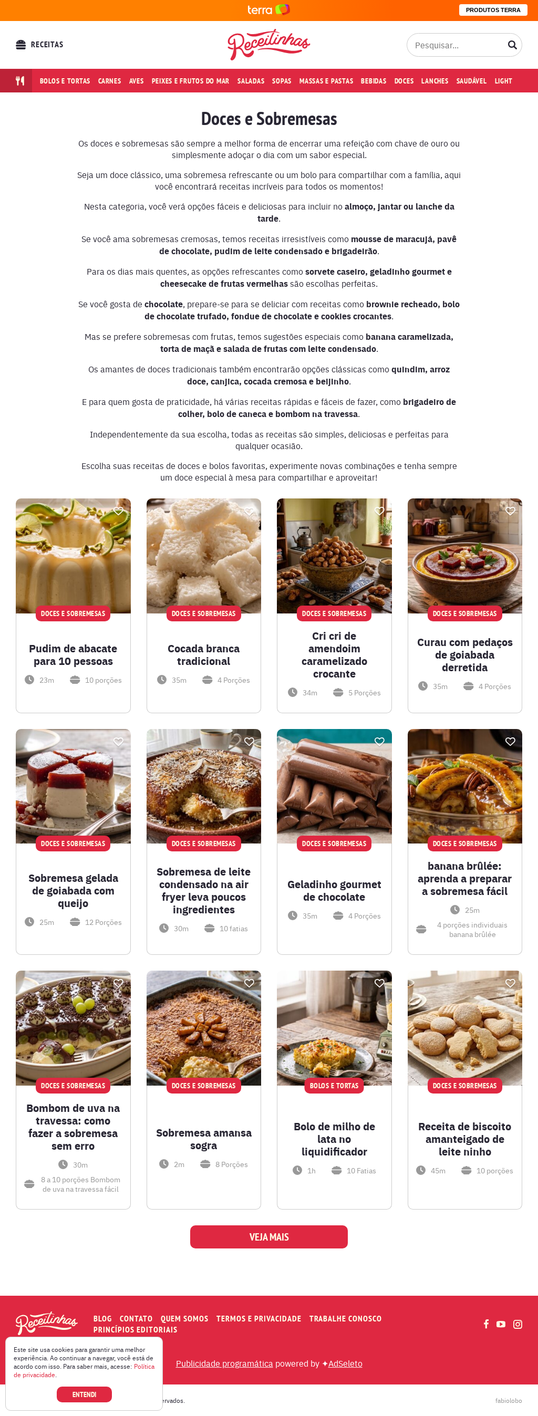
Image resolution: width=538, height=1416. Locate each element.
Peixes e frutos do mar (191, 81)
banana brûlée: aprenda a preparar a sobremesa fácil (465, 878)
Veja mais (269, 1237)
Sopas (282, 81)
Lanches (434, 81)
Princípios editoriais (136, 1329)
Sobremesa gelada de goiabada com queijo (73, 890)
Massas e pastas (326, 81)
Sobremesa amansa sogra (204, 1138)
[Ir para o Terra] (269, 10)
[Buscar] (513, 45)
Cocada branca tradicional (204, 654)
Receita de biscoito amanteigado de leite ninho (464, 1139)
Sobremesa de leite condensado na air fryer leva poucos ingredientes (204, 890)
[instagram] (517, 1324)
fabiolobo (508, 1400)
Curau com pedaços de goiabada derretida (465, 654)
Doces (404, 81)
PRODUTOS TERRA (493, 10)
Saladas (250, 81)
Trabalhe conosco (345, 1318)
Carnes (109, 81)
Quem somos (185, 1318)
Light (504, 81)
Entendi (84, 1394)
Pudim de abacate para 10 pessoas (73, 654)
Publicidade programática (224, 1363)
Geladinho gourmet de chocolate (334, 890)
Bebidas (373, 81)
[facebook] (486, 1323)
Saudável (472, 81)
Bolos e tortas (65, 81)
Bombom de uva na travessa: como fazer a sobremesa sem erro (73, 1126)
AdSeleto (345, 1363)
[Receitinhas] (269, 44)
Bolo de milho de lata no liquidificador (334, 1139)
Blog (103, 1318)
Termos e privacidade (259, 1318)
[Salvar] (118, 511)
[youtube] (500, 1324)
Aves (136, 81)
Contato (136, 1318)
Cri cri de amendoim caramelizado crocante (334, 654)
